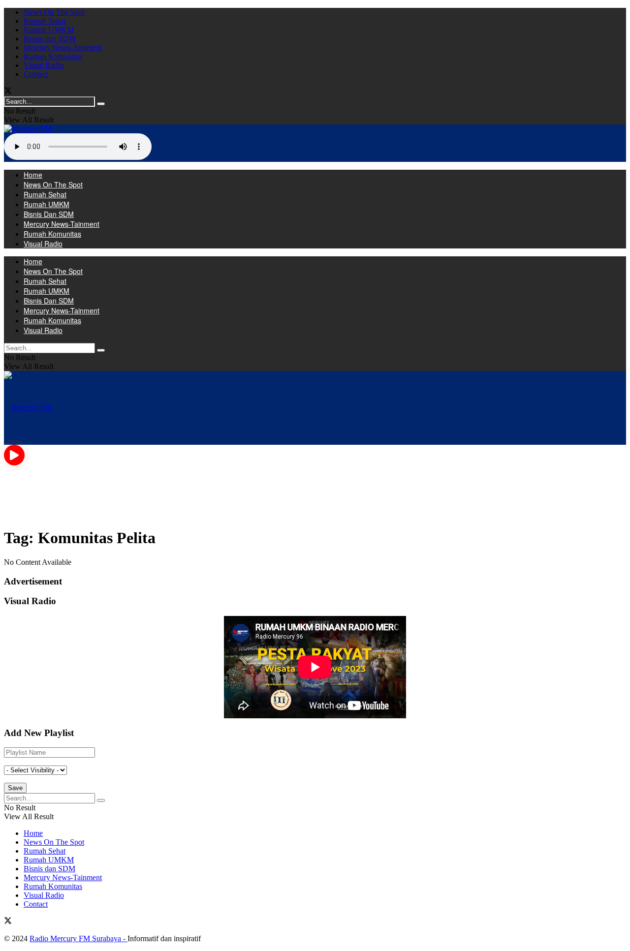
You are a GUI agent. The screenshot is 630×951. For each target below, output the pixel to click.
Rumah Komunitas (53, 56)
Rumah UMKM (49, 30)
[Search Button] (101, 103)
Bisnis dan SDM (49, 38)
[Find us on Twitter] (8, 92)
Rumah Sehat (44, 21)
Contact (36, 74)
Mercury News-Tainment (63, 47)
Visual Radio (44, 65)
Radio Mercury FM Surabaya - (78, 938)
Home (33, 175)
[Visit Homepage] (28, 128)
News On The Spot (54, 12)
